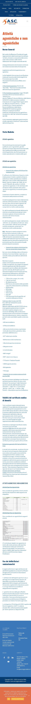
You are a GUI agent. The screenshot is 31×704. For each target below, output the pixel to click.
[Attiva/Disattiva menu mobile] (27, 21)
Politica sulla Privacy (17, 699)
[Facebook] (4, 657)
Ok (8, 699)
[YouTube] (8, 661)
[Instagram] (8, 657)
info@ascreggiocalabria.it (24, 669)
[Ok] (29, 695)
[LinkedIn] (12, 657)
